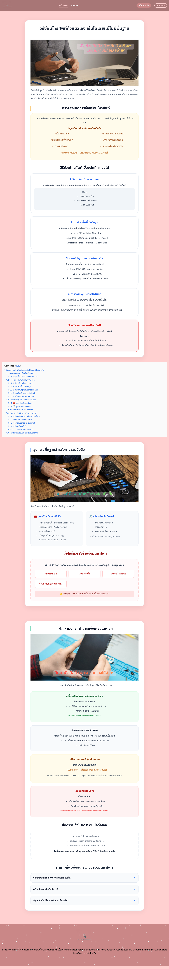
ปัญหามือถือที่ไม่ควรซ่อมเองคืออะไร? (84, 900)
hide (18, 366)
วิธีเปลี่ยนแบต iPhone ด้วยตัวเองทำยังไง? (84, 878)
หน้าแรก (63, 5)
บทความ (75, 5)
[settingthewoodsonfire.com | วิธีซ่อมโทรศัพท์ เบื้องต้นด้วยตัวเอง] (28, 5)
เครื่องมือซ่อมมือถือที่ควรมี (84, 889)
